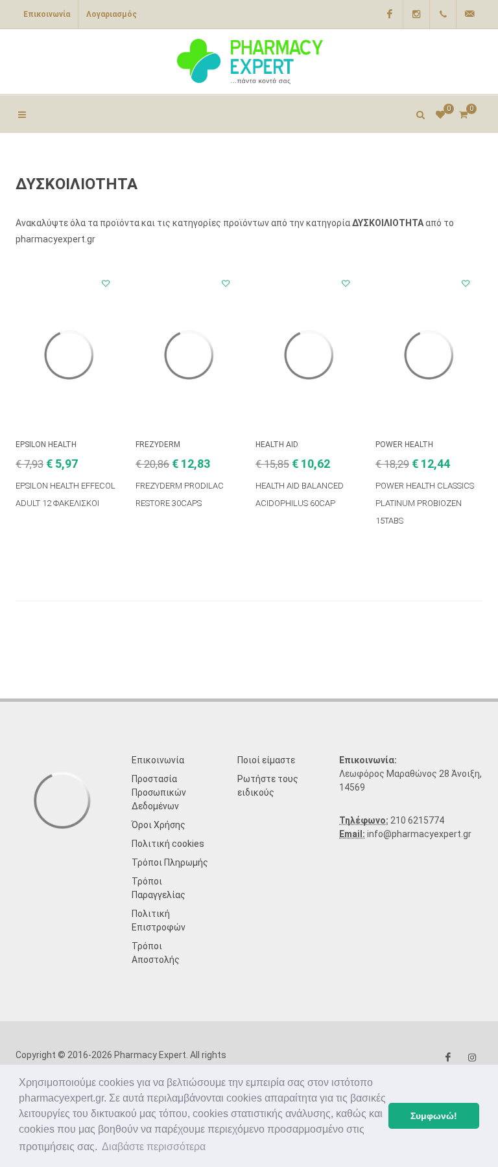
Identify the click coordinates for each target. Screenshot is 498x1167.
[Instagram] (416, 14)
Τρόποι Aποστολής (156, 953)
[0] (463, 112)
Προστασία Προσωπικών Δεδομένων (159, 792)
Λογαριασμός (111, 14)
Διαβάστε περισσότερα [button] (154, 1146)
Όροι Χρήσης (158, 825)
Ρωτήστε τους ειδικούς (267, 786)
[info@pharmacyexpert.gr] (469, 14)
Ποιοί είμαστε (266, 760)
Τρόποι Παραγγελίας (158, 888)
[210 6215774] (443, 14)
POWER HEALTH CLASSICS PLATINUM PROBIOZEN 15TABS (424, 503)
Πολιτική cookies (168, 843)
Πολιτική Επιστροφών (158, 920)
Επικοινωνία (46, 14)
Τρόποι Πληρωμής (170, 862)
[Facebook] (390, 14)
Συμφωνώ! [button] (433, 1116)
